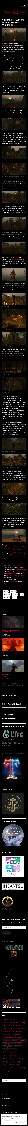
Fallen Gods (6, 1055)
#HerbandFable (7, 1037)
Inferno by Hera (5, 653)
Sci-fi (5, 986)
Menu (23, 5)
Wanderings (21, 683)
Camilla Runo (6, 1052)
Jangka (9, 1062)
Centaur (14, 1052)
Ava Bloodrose (7, 683)
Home (4, 1088)
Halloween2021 (7, 1059)
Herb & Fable (7, 980)
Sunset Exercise (6, 674)
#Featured (22, 1028)
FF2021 (13, 1055)
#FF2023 (11, 1031)
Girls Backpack (14, 581)
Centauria (6, 970)
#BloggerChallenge (8, 1019)
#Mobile (5, 1043)
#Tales (4, 1046)
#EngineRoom (16, 1025)
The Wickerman (16, 259)
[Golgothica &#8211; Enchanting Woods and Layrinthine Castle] (13, 622)
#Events (5, 1028)
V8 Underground (7, 1071)
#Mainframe (14, 1040)
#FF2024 (18, 1031)
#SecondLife (12, 1043)
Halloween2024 (17, 1059)
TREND (22, 1068)
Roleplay (5, 1065)
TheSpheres (14, 1068)
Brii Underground (12, 1049)
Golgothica (5, 45)
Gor (5, 978)
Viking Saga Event (17, 565)
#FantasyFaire (13, 1028)
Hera (22, 685)
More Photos (5, 958)
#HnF (15, 1037)
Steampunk (6, 1068)
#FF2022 (5, 1031)
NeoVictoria (7, 984)
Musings (6, 982)
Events (5, 972)
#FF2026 (11, 1034)
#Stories (20, 1043)
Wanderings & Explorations (10, 1112)
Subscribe (6, 933)
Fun (5, 976)
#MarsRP (22, 1040)
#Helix (18, 1034)
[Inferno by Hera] (13, 644)
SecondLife (16, 1065)
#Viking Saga (17, 685)
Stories (6, 988)
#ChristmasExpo (7, 1022)
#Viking (12, 685)
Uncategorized (8, 990)
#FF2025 (5, 1034)
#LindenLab (6, 1040)
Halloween (20, 1055)
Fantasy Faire (7, 974)
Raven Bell (16, 1062)
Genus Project (11, 573)
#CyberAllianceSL (19, 1022)
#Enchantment (5, 685)
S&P (10, 1065)
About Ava (5, 1095)
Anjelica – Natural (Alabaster (15, 575)
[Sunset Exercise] (13, 666)
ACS (4, 1049)
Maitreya (9, 571)
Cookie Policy (7, 1120)
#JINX (20, 1037)
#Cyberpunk (6, 1025)
